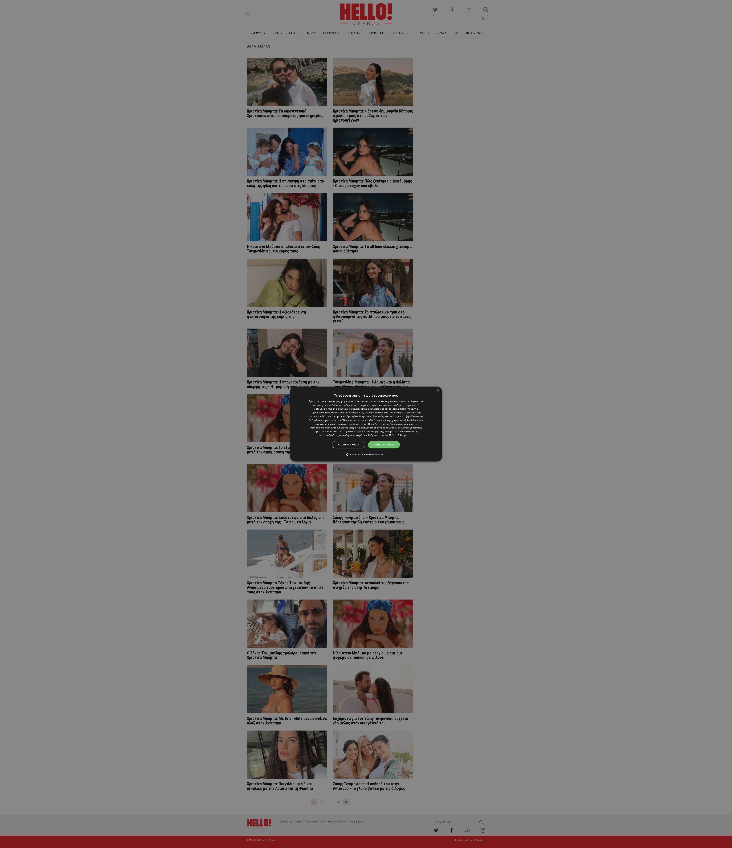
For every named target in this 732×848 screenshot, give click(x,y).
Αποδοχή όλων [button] (384, 444)
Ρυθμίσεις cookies (378, 435)
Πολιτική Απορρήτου (400, 435)
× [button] (438, 390)
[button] (366, 454)
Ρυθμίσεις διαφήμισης (371, 431)
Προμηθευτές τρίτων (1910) (362, 416)
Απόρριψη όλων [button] (348, 444)
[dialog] (366, 424)
